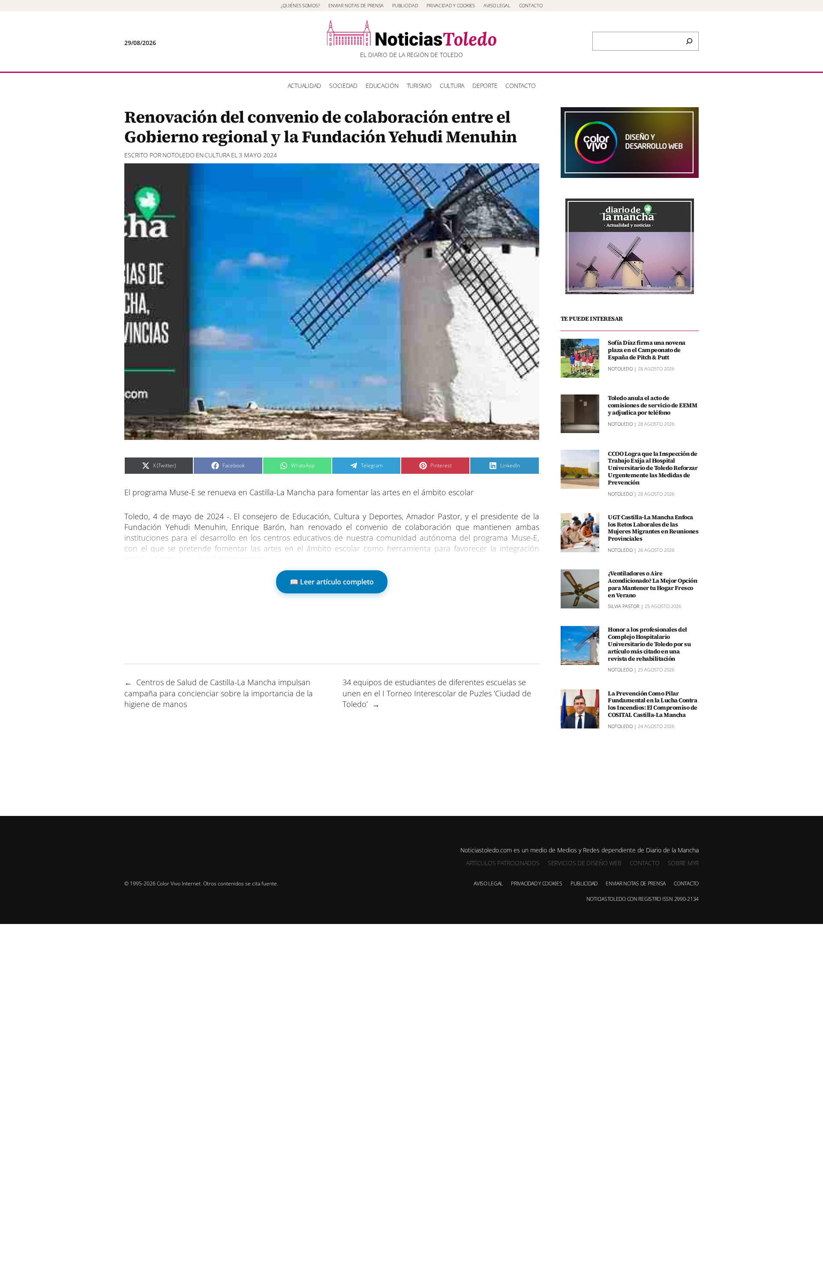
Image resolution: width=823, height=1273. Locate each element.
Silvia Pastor (624, 606)
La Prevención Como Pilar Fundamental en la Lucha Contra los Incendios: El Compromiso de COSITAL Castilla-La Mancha (652, 703)
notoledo (178, 155)
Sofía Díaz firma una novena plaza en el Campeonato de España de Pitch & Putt (646, 349)
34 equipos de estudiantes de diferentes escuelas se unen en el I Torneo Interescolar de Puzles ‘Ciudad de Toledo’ (436, 693)
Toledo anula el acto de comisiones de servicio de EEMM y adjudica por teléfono (652, 405)
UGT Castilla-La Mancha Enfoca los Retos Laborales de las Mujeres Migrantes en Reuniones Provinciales (653, 527)
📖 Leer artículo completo (332, 582)
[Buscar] (689, 41)
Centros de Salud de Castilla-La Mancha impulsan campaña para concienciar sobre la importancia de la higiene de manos (218, 693)
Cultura (217, 155)
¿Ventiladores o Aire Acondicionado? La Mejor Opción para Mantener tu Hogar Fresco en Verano (652, 583)
